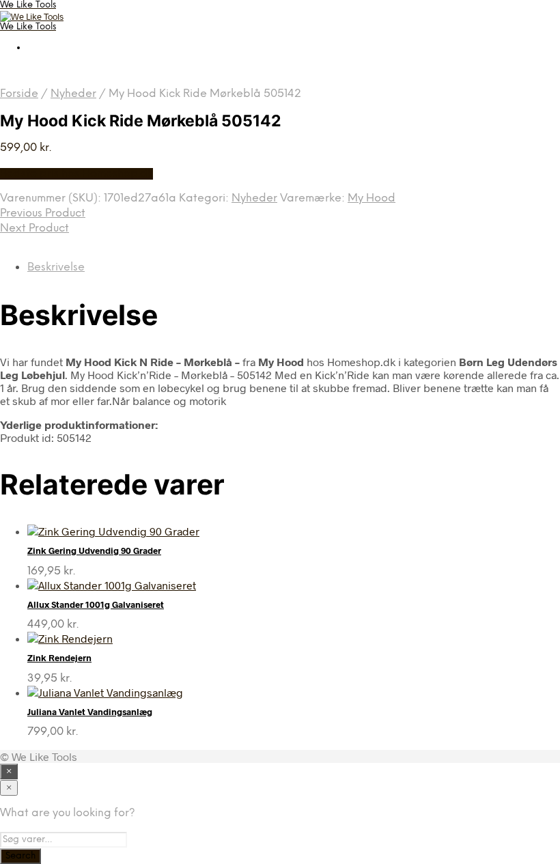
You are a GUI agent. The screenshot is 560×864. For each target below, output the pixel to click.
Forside (19, 94)
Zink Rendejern (59, 657)
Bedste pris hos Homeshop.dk (76, 174)
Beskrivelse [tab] (56, 267)
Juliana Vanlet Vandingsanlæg (89, 711)
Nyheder (73, 94)
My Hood (371, 198)
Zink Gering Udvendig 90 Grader (94, 550)
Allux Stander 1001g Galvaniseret (95, 604)
